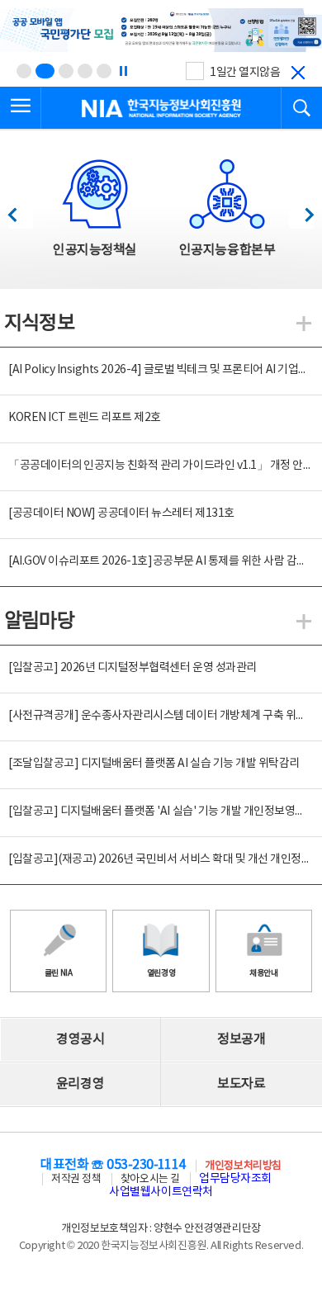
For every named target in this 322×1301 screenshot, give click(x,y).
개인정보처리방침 (243, 1166)
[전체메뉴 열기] (20, 108)
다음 (301, 210)
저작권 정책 (76, 1179)
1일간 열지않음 (245, 72)
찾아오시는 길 (150, 1179)
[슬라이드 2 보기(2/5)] (45, 71)
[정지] (123, 71)
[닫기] (298, 72)
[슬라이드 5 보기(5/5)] (104, 71)
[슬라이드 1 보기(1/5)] (24, 71)
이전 (20, 210)
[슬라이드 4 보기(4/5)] (85, 71)
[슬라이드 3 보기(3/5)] (66, 71)
